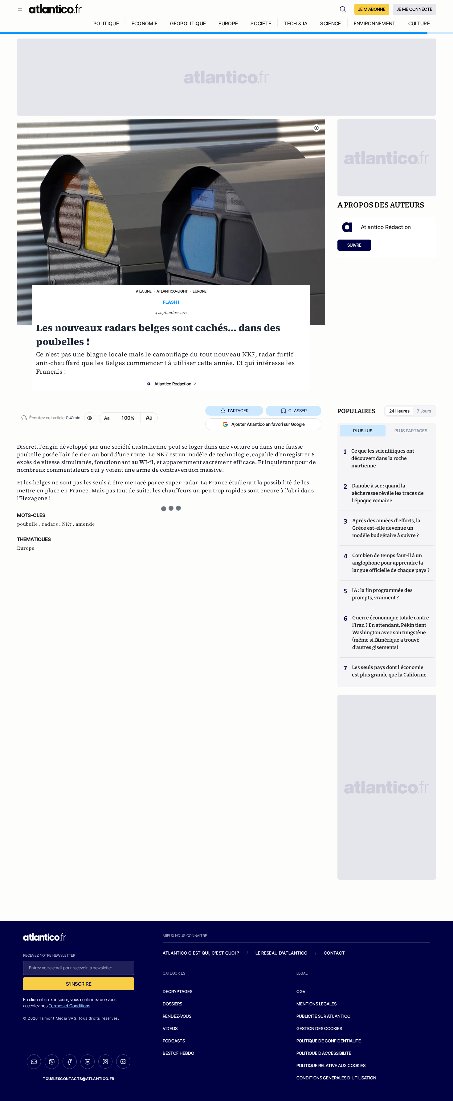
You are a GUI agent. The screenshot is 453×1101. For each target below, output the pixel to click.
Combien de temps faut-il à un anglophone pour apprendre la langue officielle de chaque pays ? (391, 563)
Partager (238, 410)
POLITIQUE (106, 23)
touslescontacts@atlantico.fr (78, 1078)
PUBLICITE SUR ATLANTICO (323, 1016)
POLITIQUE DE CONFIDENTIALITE (328, 1040)
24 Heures (399, 410)
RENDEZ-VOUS (177, 1016)
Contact (334, 952)
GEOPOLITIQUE (188, 23)
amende (85, 524)
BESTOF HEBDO (178, 1053)
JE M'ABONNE (372, 9)
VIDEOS (170, 1028)
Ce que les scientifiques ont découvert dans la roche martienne (382, 458)
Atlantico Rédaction (172, 383)
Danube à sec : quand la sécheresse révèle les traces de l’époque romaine (388, 493)
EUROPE (228, 23)
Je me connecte (414, 9)
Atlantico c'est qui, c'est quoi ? (201, 952)
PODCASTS (174, 1040)
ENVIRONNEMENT (375, 23)
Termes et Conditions (69, 1005)
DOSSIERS (172, 1003)
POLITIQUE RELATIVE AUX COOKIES (330, 1065)
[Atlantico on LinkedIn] (87, 1061)
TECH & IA (296, 23)
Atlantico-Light (172, 291)
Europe (199, 291)
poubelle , (29, 524)
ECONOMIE (145, 23)
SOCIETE (261, 23)
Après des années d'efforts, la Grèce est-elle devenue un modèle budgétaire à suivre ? (386, 528)
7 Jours (424, 410)
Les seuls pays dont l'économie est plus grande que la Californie (389, 671)
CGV (300, 991)
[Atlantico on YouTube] (123, 1061)
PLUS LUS (363, 430)
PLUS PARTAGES (410, 430)
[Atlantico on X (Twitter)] (52, 1061)
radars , (52, 524)
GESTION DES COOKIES (319, 1028)
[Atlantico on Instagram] (105, 1061)
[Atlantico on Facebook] (70, 1061)
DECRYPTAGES (177, 991)
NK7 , (69, 524)
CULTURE (419, 23)
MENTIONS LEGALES (316, 1003)
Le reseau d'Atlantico (281, 952)
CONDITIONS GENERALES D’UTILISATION (336, 1077)
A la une (144, 291)
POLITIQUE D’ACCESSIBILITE (323, 1053)
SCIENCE (330, 23)
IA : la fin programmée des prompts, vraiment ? (382, 594)
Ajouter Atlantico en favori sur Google (268, 424)
